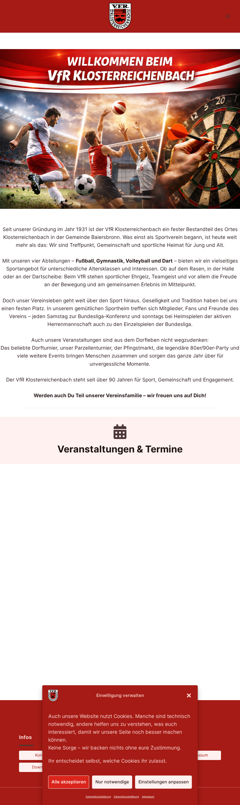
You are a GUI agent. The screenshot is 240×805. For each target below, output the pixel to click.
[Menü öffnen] (227, 16)
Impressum (148, 796)
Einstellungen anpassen (163, 782)
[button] (189, 695)
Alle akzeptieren (69, 782)
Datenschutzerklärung (98, 796)
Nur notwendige (112, 782)
